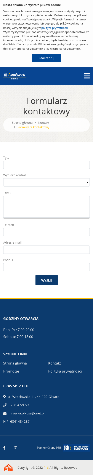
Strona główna (22, 122)
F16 (46, 467)
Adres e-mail (12, 242)
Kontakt (43, 122)
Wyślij (46, 280)
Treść (7, 193)
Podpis (8, 260)
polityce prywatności (54, 28)
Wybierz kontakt (14, 175)
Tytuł (6, 157)
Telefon (8, 225)
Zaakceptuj (47, 58)
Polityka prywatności (65, 371)
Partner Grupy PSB (49, 448)
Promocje (11, 371)
